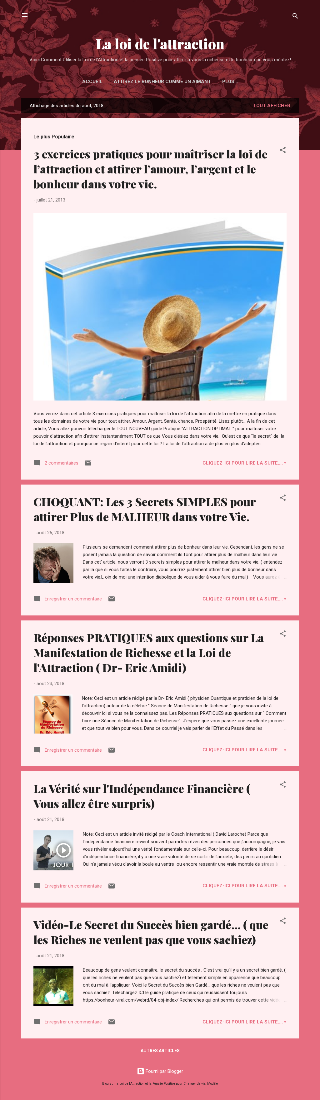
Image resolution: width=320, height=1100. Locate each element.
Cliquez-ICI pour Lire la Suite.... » (244, 463)
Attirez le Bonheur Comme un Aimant (162, 81)
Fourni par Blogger (163, 1071)
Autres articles (160, 1050)
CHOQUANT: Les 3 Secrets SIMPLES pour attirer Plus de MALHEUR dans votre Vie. (144, 509)
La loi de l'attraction (160, 43)
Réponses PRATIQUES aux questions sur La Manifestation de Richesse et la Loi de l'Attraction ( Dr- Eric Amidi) (148, 652)
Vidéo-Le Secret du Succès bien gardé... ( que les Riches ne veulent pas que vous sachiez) (150, 932)
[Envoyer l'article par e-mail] (88, 465)
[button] (283, 151)
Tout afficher (271, 105)
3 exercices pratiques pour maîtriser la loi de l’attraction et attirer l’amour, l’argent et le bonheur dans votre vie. (150, 168)
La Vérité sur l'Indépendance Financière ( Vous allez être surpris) (141, 796)
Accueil (92, 81)
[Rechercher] (295, 17)
